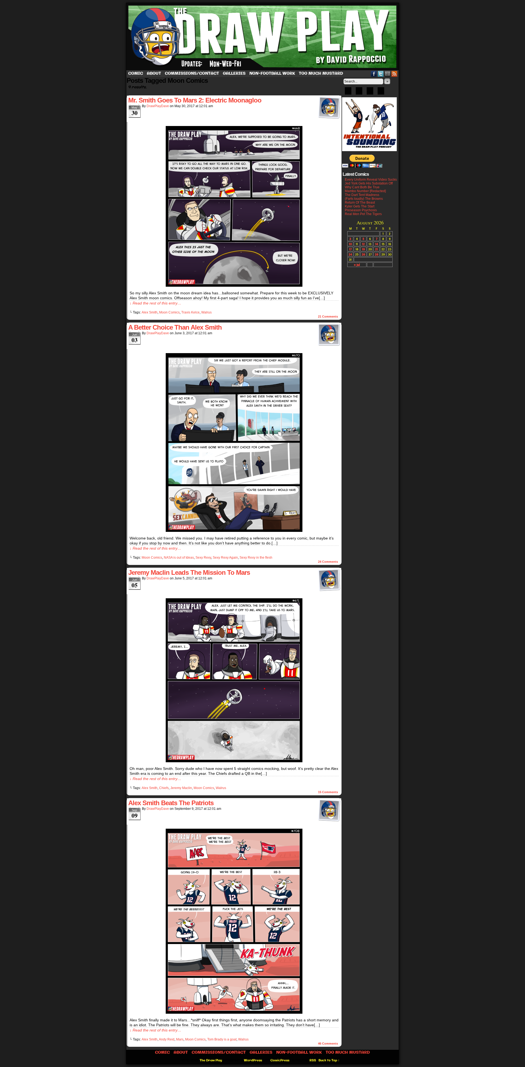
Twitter (380, 73)
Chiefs (164, 788)
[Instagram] (381, 93)
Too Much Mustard (321, 73)
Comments (328, 316)
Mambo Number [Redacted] (365, 191)
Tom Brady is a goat (222, 1039)
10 (350, 244)
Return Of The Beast (360, 202)
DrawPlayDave (158, 106)
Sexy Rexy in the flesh (256, 557)
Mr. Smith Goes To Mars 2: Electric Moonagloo (194, 100)
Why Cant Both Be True (362, 187)
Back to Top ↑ (329, 1060)
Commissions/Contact (192, 73)
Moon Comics (169, 312)
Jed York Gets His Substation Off (369, 183)
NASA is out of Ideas (179, 557)
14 (376, 244)
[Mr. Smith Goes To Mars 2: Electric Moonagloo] (234, 285)
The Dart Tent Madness (362, 195)
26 (363, 254)
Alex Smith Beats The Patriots (171, 803)
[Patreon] (359, 93)
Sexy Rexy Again (225, 557)
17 (350, 249)
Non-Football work (272, 73)
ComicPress (279, 1060)
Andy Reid (166, 1039)
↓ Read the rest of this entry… (155, 303)
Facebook (374, 73)
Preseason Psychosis (361, 210)
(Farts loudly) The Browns (364, 199)
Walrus (206, 312)
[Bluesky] (348, 93)
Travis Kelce (190, 312)
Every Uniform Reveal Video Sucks (371, 179)
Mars (179, 1039)
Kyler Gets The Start (359, 206)
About (154, 73)
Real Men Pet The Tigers (363, 214)
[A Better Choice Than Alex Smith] (234, 530)
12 (363, 244)
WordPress (253, 1060)
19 (363, 249)
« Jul (357, 265)
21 (376, 249)
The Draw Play (263, 36)
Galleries (234, 73)
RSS (394, 73)
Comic (135, 73)
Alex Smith (150, 312)
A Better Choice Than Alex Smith (175, 327)
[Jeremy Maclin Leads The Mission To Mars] (234, 761)
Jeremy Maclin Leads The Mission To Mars (189, 572)
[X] (370, 93)
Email (387, 73)
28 (376, 254)
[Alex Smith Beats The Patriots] (234, 1012)
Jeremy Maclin (181, 788)
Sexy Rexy (203, 557)
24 (350, 254)
